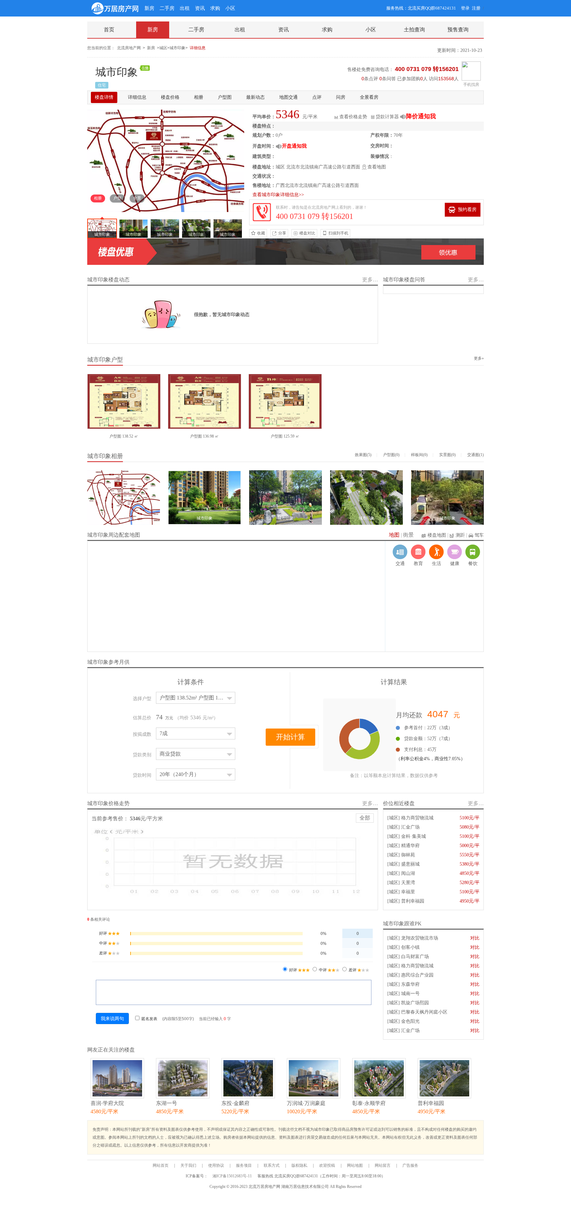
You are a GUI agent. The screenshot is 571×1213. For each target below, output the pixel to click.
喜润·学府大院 (107, 1103)
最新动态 (255, 97)
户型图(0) (391, 454)
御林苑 (408, 854)
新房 (149, 8)
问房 (340, 97)
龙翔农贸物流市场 (419, 938)
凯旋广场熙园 (415, 1002)
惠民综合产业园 (417, 975)
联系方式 (272, 1165)
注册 (476, 8)
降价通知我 (421, 116)
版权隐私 (299, 1165)
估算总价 (142, 717)
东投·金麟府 (235, 1103)
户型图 (225, 97)
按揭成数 (142, 734)
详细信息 (198, 48)
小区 (230, 8)
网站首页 (161, 1165)
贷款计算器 (387, 116)
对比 (474, 938)
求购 (215, 8)
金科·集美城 (413, 836)
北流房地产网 (129, 48)
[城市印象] (165, 160)
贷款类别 (142, 754)
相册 (198, 97)
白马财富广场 (415, 956)
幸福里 (408, 891)
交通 (400, 563)
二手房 (167, 8)
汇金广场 (410, 827)
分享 (282, 233)
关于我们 (188, 1165)
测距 (460, 535)
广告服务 (410, 1165)
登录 (465, 8)
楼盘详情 (104, 97)
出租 (185, 8)
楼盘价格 (170, 97)
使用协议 (216, 1165)
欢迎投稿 (327, 1165)
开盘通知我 (294, 146)
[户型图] (124, 401)
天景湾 (408, 882)
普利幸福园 (412, 901)
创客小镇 (410, 947)
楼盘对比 (307, 233)
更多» (479, 358)
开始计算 (290, 737)
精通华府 (410, 845)
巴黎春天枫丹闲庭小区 (424, 1012)
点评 (317, 97)
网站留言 (383, 1165)
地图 (394, 535)
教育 (418, 563)
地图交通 (288, 97)
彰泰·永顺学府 (369, 1103)
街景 (408, 535)
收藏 (261, 233)
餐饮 (472, 563)
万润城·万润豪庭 (306, 1103)
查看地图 (376, 166)
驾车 (479, 535)
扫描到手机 (338, 233)
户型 (117, 198)
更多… (370, 279)
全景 (137, 198)
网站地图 (355, 1165)
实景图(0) (447, 454)
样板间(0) (419, 454)
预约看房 (467, 209)
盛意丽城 (410, 864)
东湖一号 (166, 1103)
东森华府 (410, 984)
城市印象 (116, 72)
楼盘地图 (437, 535)
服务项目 (244, 1165)
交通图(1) (475, 454)
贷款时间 (142, 775)
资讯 (200, 8)
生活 (436, 563)
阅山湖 (408, 873)
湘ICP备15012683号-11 (232, 1176)
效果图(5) (363, 454)
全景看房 (369, 97)
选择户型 (142, 698)
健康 (454, 563)
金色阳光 (410, 1021)
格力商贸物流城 (417, 817)
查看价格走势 (353, 116)
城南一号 (410, 993)
